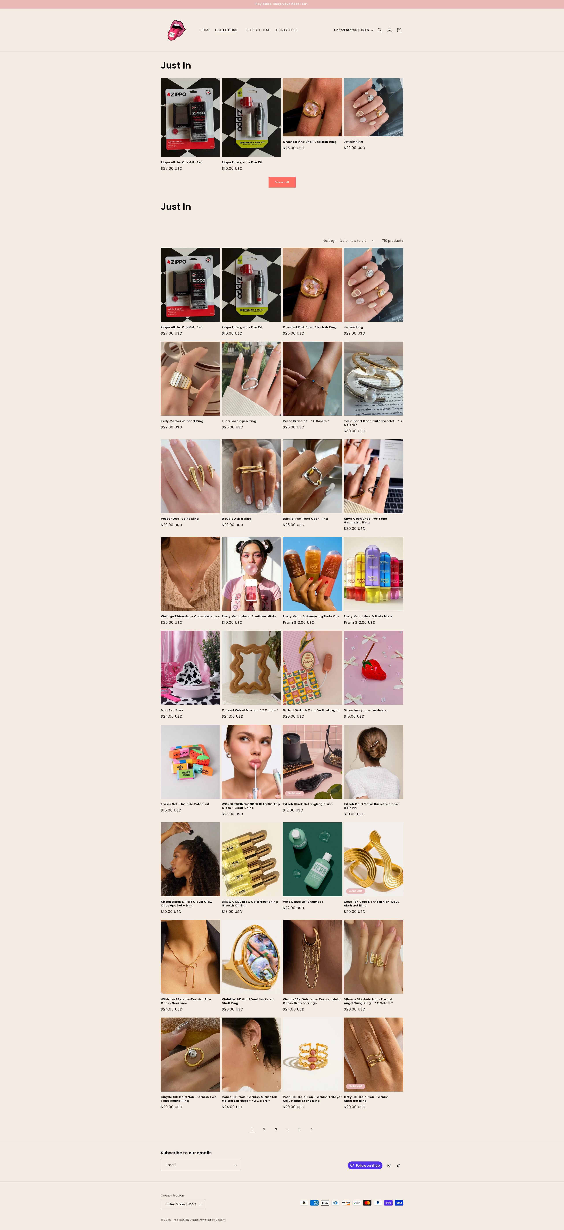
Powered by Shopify (212, 1220)
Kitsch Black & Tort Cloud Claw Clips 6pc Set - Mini (186, 904)
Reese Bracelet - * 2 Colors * (306, 421)
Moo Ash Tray (172, 710)
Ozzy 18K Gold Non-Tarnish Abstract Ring (366, 1099)
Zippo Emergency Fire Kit (242, 162)
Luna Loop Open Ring (239, 421)
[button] (227, 30)
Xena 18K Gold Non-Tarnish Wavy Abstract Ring (371, 904)
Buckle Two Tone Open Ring (305, 519)
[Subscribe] (235, 1165)
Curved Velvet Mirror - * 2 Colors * (250, 710)
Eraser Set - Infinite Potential (185, 804)
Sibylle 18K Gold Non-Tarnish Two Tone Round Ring (189, 1099)
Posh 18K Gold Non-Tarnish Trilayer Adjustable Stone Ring (312, 1099)
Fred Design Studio (186, 1220)
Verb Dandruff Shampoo (303, 902)
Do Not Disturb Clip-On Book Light (311, 710)
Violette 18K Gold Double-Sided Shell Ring (248, 1001)
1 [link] (252, 1129)
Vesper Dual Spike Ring (180, 519)
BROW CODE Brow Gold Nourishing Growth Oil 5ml (250, 904)
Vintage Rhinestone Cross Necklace (190, 616)
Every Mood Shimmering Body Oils (311, 616)
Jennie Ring (353, 142)
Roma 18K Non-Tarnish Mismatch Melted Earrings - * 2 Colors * (249, 1099)
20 (300, 1129)
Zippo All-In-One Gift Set (181, 162)
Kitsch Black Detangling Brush (308, 804)
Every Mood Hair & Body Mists (368, 616)
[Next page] (312, 1129)
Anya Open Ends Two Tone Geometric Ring (365, 521)
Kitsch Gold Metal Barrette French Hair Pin (372, 806)
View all (282, 182)
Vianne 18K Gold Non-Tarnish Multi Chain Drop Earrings (312, 1001)
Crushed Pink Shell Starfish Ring (309, 142)
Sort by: (329, 240)
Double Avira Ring (236, 519)
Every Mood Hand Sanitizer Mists (249, 616)
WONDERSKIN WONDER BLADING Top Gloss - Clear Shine (251, 806)
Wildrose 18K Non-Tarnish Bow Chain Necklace (186, 1001)
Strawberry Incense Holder (366, 710)
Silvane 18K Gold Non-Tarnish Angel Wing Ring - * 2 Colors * (368, 1001)
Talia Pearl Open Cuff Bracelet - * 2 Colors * (373, 423)
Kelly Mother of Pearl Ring (182, 421)
